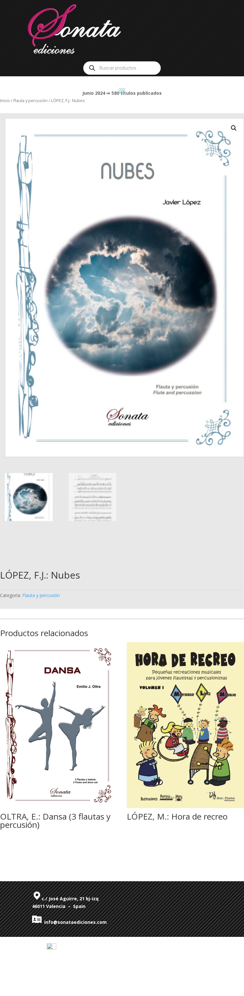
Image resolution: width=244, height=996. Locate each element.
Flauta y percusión (41, 595)
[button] (234, 128)
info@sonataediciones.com (74, 922)
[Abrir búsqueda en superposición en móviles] (122, 68)
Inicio (5, 100)
